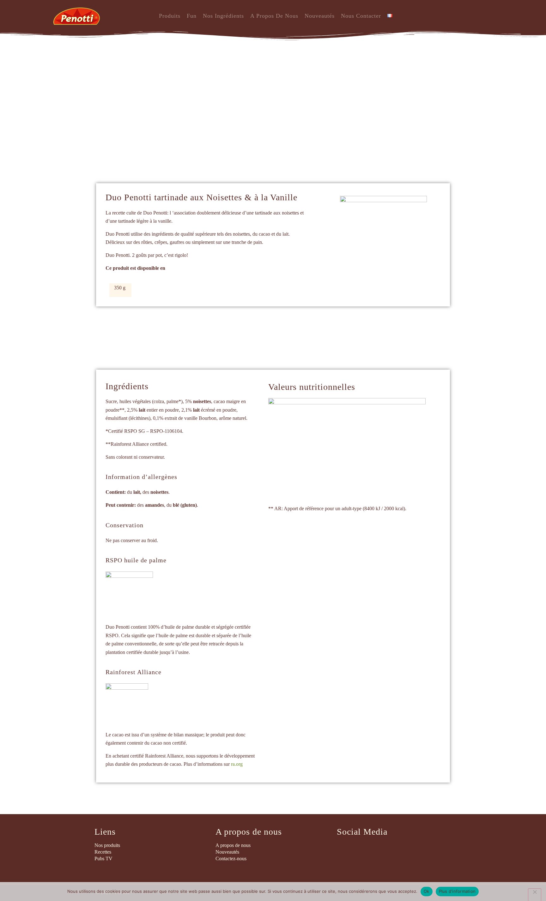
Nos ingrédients (223, 16)
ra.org (237, 764)
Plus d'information (457, 891)
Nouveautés (320, 16)
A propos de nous (274, 16)
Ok (426, 891)
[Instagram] (360, 849)
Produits (169, 16)
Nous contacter (361, 16)
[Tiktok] (378, 849)
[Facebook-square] (343, 849)
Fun (192, 16)
